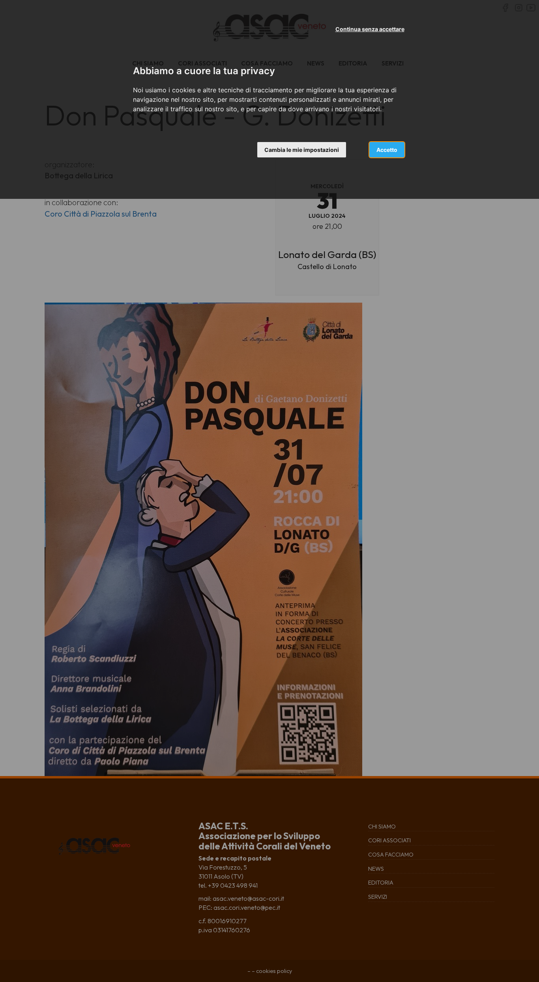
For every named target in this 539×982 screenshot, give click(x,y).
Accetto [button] (386, 149)
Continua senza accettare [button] (369, 29)
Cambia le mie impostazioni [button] (301, 149)
